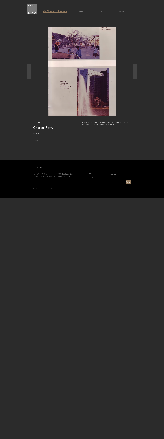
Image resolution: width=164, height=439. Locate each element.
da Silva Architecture (55, 11)
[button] (82, 71)
